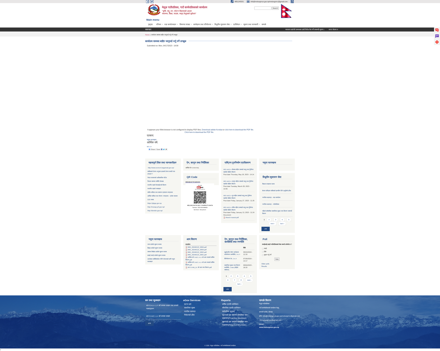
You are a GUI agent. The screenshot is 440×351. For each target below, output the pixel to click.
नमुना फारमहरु (151, 140)
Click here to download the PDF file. (199, 132)
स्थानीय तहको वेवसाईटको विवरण (156, 185)
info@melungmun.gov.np (272, 316)
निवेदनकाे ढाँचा (189, 315)
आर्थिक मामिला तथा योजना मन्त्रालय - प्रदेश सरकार (162, 196)
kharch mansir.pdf (232, 217)
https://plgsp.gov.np (154, 203)
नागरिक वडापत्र (189, 311)
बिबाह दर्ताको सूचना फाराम (154, 248)
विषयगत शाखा (185, 24)
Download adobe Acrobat (212, 130)
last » (282, 223)
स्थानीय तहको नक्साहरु (154, 188)
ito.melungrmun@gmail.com (270, 320)
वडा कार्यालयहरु (170, 24)
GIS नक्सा (150, 199)
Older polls (265, 264)
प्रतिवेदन (236, 24)
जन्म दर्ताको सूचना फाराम (154, 244)
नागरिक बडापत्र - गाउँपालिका (270, 204)
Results (264, 266)
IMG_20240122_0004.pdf (197, 247)
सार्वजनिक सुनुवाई (228, 311)
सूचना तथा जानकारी (250, 24)
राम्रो (265, 248)
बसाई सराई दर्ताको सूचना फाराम (156, 255)
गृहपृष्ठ (150, 24)
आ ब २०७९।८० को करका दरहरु (158, 316)
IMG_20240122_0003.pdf (197, 250)
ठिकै (265, 252)
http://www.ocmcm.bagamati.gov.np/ (161, 168)
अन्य (265, 229)
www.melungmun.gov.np (269, 327)
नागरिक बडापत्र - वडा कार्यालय (271, 197)
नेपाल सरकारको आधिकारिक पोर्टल (157, 177)
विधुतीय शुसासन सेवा (222, 24)
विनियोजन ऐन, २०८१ (230, 259)
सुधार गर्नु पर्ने (267, 255)
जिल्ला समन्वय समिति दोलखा (155, 181)
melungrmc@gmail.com (291, 316)
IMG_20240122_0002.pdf (197, 252)
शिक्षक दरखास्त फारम (268, 184)
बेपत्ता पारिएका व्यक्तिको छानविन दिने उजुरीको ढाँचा (276, 191)
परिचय (158, 24)
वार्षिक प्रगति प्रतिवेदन (230, 304)
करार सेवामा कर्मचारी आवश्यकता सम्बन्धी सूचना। (332, 29)
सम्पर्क (264, 24)
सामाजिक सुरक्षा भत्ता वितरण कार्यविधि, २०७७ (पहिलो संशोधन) (232, 267)
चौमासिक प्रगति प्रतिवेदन (231, 308)
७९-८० (149, 147)
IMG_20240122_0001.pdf (197, 255)
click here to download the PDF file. (239, 130)
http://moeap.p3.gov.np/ (156, 207)
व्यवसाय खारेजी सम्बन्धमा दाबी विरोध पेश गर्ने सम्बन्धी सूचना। (292, 29)
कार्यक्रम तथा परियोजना (202, 24)
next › (273, 223)
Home (147, 35)
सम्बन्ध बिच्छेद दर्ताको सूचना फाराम (157, 252)
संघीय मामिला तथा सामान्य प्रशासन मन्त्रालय (160, 192)
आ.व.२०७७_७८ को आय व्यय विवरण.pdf (200, 267)
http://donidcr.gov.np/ (155, 210)
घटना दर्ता (187, 304)
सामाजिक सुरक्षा (189, 308)
